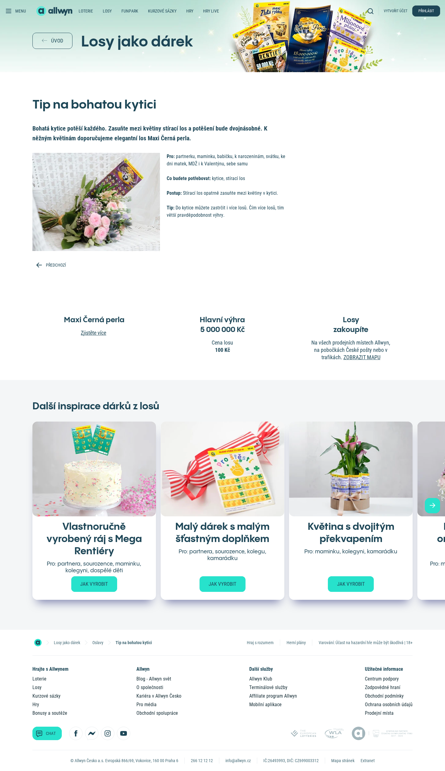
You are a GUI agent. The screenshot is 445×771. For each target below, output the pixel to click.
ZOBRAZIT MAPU (361, 357)
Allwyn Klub (260, 679)
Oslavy (97, 642)
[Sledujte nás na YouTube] (123, 733)
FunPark (129, 11)
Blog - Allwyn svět (153, 679)
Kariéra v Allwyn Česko (158, 696)
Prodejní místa (379, 713)
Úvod (57, 41)
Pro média (146, 704)
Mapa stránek (342, 760)
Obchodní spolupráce (157, 713)
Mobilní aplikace (265, 704)
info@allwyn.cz (238, 760)
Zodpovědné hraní (382, 687)
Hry (189, 11)
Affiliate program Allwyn (273, 696)
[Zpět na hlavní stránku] (55, 11)
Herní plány (296, 642)
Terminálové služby (268, 687)
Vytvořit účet (395, 11)
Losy (107, 11)
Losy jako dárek (67, 642)
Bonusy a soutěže (49, 713)
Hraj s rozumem (260, 642)
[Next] (432, 505)
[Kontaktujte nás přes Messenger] (91, 733)
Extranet (368, 760)
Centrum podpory (382, 679)
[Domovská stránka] (37, 642)
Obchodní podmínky (384, 696)
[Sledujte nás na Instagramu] (107, 733)
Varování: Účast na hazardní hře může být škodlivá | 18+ (366, 642)
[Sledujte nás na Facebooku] (76, 733)
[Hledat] (372, 11)
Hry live (211, 11)
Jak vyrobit (94, 584)
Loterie (86, 11)
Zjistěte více (93, 333)
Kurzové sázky (162, 11)
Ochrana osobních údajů (389, 704)
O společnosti (149, 687)
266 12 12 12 (202, 760)
